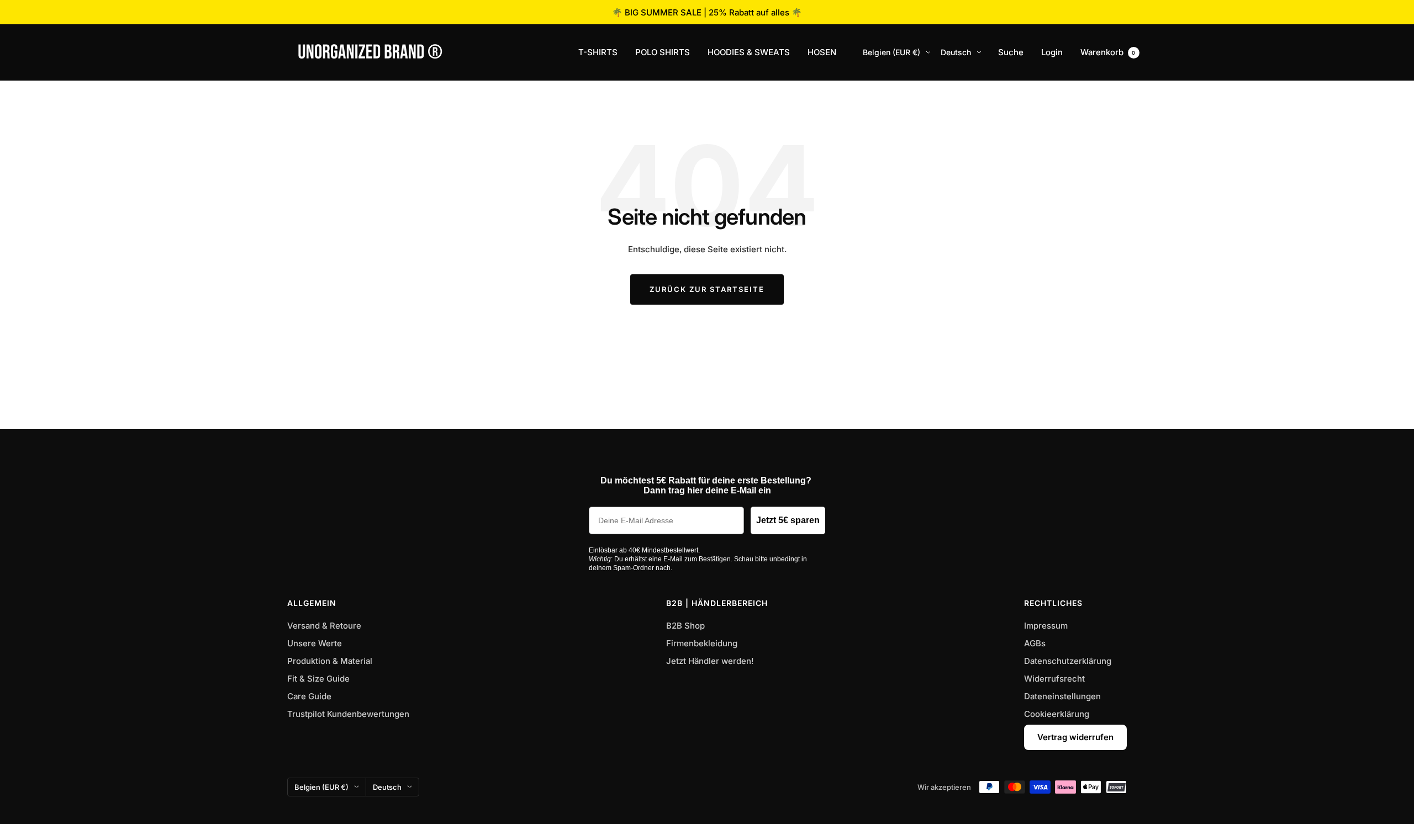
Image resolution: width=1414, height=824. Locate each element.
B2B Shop (685, 625)
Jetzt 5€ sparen (788, 520)
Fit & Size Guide (318, 678)
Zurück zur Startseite (707, 289)
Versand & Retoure (324, 625)
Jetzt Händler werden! (710, 661)
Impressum (1046, 625)
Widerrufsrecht (1054, 678)
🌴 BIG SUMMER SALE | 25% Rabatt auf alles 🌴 (707, 12)
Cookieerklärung (1056, 714)
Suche (1010, 52)
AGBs (1035, 643)
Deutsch (956, 52)
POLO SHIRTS (662, 52)
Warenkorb (1108, 52)
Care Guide (309, 696)
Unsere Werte (314, 643)
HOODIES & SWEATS (749, 52)
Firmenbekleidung (701, 643)
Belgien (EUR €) (891, 52)
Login (1052, 52)
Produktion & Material (329, 661)
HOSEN (822, 52)
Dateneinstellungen (1062, 696)
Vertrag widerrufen (1075, 737)
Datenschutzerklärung (1067, 661)
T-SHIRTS (598, 52)
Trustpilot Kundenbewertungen (348, 714)
